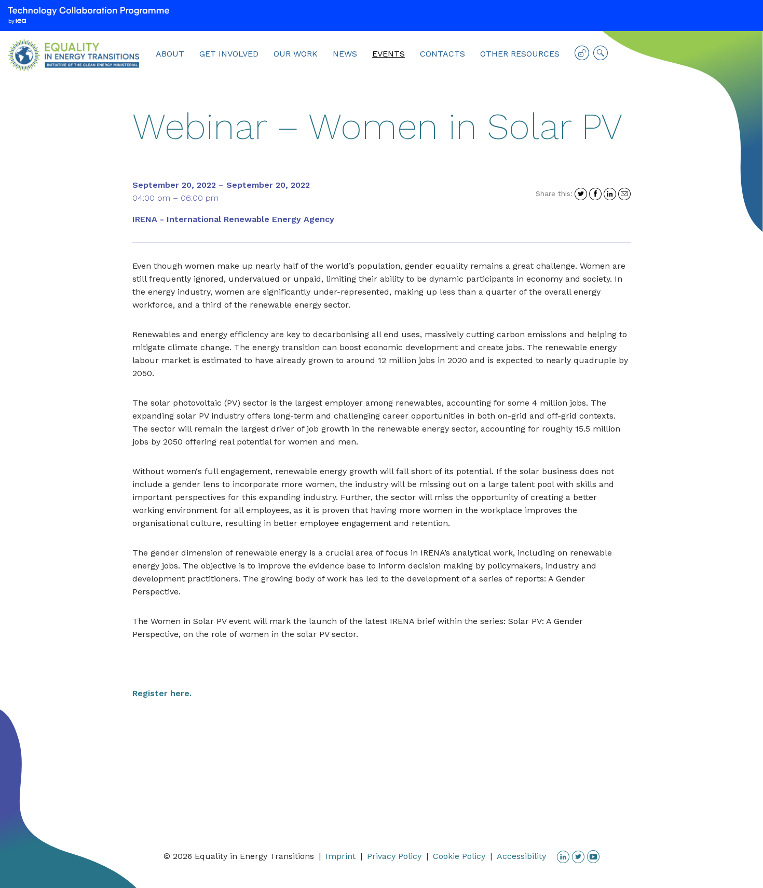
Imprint (340, 856)
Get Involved (228, 54)
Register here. (162, 693)
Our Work (296, 54)
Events (388, 54)
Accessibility (521, 856)
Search (600, 56)
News (345, 54)
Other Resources (520, 54)
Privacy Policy (394, 856)
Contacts (442, 54)
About (170, 54)
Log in (582, 56)
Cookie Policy (459, 856)
